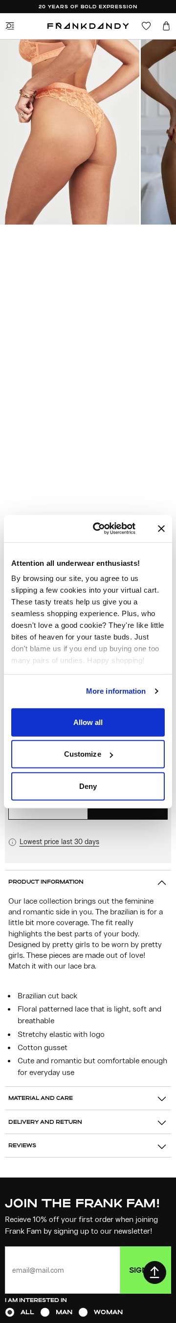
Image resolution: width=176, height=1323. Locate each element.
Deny (88, 786)
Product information (46, 881)
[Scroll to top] (154, 1272)
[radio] (10, 1312)
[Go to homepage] (88, 26)
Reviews (22, 1145)
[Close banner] (161, 528)
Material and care (40, 1098)
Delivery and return (45, 1121)
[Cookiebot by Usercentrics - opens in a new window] (109, 528)
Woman (108, 1312)
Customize (82, 754)
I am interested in (36, 1300)
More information (116, 691)
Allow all (88, 722)
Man (64, 1312)
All (27, 1312)
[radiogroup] (88, 1312)
